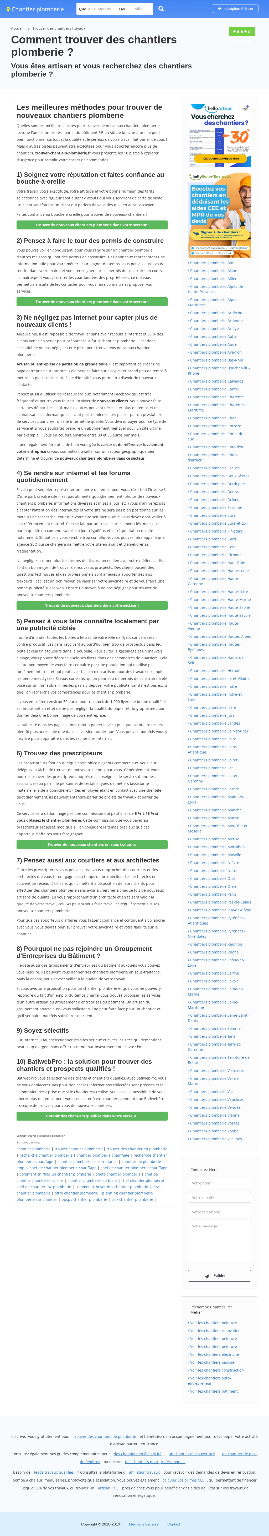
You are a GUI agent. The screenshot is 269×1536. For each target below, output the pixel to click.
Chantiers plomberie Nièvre (214, 862)
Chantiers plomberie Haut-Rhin (217, 562)
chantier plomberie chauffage (103, 1155)
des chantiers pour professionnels (155, 1461)
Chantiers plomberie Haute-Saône (219, 607)
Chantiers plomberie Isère (212, 707)
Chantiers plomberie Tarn (212, 1036)
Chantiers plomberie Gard (212, 538)
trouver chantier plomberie (78, 1148)
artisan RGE (108, 1487)
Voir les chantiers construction (216, 1370)
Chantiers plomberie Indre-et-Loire (215, 697)
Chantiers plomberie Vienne (214, 1115)
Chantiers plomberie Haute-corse (219, 570)
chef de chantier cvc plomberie (44, 1186)
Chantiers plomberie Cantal (214, 388)
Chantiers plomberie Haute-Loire (218, 591)
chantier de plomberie (141, 1161)
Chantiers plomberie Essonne (215, 507)
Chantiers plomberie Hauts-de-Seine (216, 660)
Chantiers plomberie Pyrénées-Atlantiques (216, 920)
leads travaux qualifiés (54, 1472)
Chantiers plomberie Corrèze (215, 425)
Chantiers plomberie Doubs (214, 491)
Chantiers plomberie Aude (213, 344)
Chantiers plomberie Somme (215, 1028)
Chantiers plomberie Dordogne (217, 483)
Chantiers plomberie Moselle (215, 854)
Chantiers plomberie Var (211, 1091)
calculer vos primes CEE (183, 1480)
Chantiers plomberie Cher (212, 417)
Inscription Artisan (237, 8)
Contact (173, 1524)
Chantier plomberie (37, 9)
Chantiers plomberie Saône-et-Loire (216, 962)
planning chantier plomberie (127, 1193)
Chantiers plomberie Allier (213, 278)
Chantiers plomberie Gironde (215, 554)
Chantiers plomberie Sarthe (214, 973)
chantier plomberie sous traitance (87, 1161)
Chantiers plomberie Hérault (215, 670)
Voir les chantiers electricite (214, 1354)
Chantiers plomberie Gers (212, 546)
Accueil (17, 28)
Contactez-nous (204, 1169)
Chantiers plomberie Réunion (215, 944)
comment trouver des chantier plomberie (111, 1186)
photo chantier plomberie (118, 1174)
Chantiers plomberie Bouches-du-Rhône (219, 370)
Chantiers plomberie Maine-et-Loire (216, 799)
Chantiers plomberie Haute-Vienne (213, 626)
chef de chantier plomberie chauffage (134, 1167)
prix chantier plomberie (132, 1199)
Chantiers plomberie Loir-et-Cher (219, 731)
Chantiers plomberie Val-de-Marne (214, 1081)
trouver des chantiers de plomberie (105, 1436)
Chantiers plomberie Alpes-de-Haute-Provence (216, 289)
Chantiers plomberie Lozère (214, 788)
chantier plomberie (33, 1148)
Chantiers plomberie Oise (212, 878)
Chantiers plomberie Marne (214, 817)
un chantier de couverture (192, 1453)
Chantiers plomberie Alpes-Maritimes (213, 302)
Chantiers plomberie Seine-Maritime (213, 1005)
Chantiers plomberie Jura (212, 715)
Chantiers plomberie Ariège (214, 328)
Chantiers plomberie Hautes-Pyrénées (214, 647)
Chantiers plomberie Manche (215, 809)
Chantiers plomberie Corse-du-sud (216, 436)
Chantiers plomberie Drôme (214, 499)
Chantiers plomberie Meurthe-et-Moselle (218, 828)
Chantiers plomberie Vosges (214, 1123)
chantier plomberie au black (92, 1180)
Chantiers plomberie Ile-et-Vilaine (219, 678)
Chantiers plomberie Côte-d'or (216, 446)
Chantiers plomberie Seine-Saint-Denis (218, 1018)
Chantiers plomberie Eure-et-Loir (218, 523)
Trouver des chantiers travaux (59, 28)
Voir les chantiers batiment (213, 1391)
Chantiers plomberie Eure (212, 515)
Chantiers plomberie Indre (213, 686)
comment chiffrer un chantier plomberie (55, 1174)
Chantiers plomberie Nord (212, 870)
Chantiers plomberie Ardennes (217, 320)
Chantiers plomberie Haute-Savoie (220, 615)
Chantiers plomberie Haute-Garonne (213, 581)
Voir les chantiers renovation (215, 1330)
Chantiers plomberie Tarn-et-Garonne (214, 1047)
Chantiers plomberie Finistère (216, 531)
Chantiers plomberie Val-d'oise (216, 1070)
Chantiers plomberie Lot (211, 767)
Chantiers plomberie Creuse (214, 467)
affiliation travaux (144, 1472)
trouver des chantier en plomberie (137, 1148)
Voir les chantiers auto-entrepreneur (209, 1381)
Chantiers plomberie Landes (214, 723)
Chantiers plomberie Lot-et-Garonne (213, 778)
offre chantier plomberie (76, 1193)
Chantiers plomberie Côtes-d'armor (213, 457)
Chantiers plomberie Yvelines (215, 1138)
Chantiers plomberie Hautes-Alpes (220, 636)
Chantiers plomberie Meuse (214, 838)
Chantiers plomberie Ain (211, 262)
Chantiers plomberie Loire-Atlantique (212, 749)
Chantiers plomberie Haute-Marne (220, 599)
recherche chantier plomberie (46, 1155)
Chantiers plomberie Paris (212, 894)
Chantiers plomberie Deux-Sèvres (219, 475)
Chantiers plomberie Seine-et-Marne (215, 991)
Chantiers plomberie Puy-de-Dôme (220, 909)
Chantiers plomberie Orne (212, 886)
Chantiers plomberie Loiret (213, 759)
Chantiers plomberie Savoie (214, 980)
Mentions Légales (143, 1524)
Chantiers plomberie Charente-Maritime (216, 407)
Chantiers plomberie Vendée (215, 1107)
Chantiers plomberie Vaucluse (216, 1099)
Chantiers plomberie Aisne (213, 270)
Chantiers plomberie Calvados (216, 381)
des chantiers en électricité (138, 1453)
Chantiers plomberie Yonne (214, 1130)
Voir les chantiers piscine (211, 1362)
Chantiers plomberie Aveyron (215, 352)
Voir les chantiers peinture (213, 1322)
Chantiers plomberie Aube (213, 336)
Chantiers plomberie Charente (216, 396)
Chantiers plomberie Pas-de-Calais (220, 902)
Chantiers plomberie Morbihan (217, 846)
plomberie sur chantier (37, 1199)
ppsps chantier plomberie (84, 1199)
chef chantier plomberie (142, 1180)
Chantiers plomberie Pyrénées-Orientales (216, 933)
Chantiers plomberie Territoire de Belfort (219, 1060)
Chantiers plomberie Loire (212, 738)
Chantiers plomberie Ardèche (215, 312)
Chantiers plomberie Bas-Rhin (216, 360)
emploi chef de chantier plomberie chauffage (56, 1167)
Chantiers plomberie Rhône (214, 952)
